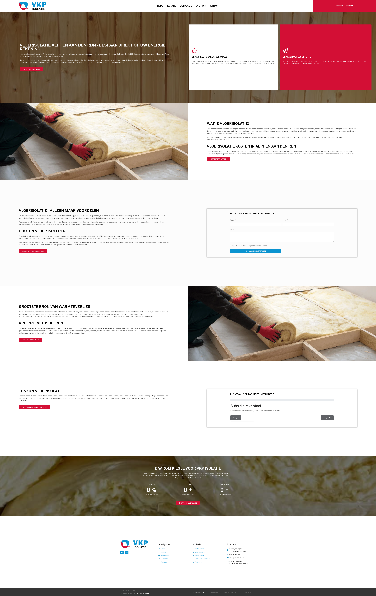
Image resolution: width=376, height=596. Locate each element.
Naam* (233, 220)
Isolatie (171, 6)
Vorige (235, 418)
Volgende (327, 418)
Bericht (233, 229)
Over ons (201, 6)
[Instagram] (126, 552)
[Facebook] (122, 552)
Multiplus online (143, 593)
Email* (285, 220)
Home (160, 6)
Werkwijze (186, 6)
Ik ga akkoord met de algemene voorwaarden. (249, 245)
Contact (214, 6)
